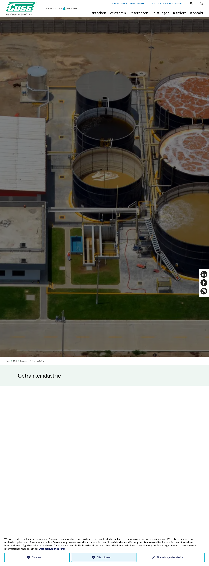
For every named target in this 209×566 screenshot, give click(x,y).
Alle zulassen (104, 557)
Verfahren (118, 13)
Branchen (98, 13)
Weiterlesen (40, 531)
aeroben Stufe (139, 428)
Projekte (142, 3)
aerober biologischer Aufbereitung (128, 416)
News (132, 3)
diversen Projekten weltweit (138, 447)
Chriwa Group (119, 3)
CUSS (15, 361)
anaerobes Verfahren (120, 425)
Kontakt (179, 3)
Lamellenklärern (118, 428)
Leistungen (160, 13)
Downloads (155, 3)
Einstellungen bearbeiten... (171, 557)
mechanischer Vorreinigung (88, 416)
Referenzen (138, 13)
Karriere (168, 3)
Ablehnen (37, 557)
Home (8, 361)
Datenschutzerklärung (52, 548)
